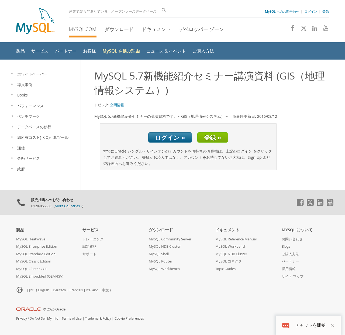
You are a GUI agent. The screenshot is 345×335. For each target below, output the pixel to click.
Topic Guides (225, 269)
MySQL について (297, 230)
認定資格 (89, 246)
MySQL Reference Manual (236, 239)
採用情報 (289, 269)
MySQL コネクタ (228, 261)
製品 (20, 230)
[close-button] (332, 325)
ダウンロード (119, 29)
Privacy (21, 318)
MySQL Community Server (170, 239)
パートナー (290, 261)
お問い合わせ (292, 239)
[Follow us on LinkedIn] (313, 30)
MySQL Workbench (164, 269)
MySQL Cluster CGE (31, 269)
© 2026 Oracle (54, 309)
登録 (325, 11)
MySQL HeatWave (30, 239)
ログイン (310, 11)
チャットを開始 (310, 325)
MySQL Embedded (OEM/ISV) (39, 276)
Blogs (286, 246)
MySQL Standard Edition (36, 254)
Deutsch (59, 290)
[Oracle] (28, 309)
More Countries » (68, 206)
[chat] (285, 325)
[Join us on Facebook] (291, 30)
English (43, 290)
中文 (105, 290)
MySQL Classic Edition (33, 261)
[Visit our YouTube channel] (324, 30)
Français (76, 290)
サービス (90, 230)
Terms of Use (72, 318)
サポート (89, 254)
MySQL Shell (159, 254)
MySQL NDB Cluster (165, 246)
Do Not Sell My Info (44, 318)
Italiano (92, 290)
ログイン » (170, 137)
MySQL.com (82, 29)
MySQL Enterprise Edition (36, 246)
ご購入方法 (290, 254)
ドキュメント (156, 29)
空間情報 (117, 104)
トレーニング (93, 239)
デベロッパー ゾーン (201, 29)
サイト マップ (292, 276)
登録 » (212, 137)
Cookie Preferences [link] (129, 318)
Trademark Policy (98, 318)
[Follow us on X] (302, 30)
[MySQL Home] (35, 22)
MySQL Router (160, 261)
